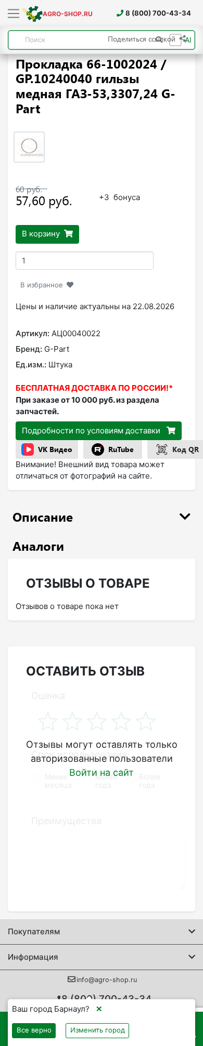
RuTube (121, 449)
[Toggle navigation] (14, 14)
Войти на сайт (101, 772)
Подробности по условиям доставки (92, 430)
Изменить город (97, 1030)
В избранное (41, 285)
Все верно (34, 1030)
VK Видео (55, 449)
